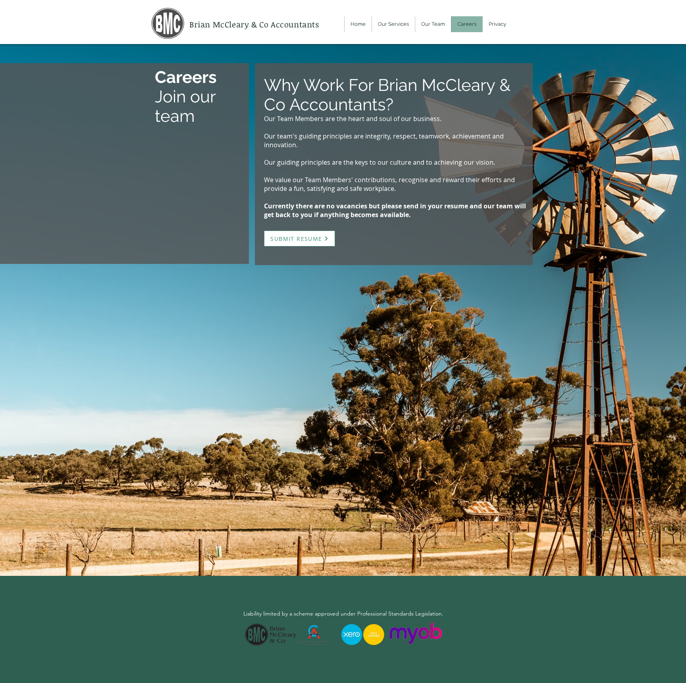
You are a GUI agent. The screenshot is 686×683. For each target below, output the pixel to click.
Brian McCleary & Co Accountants (255, 24)
